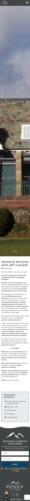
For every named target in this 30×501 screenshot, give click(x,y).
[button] (27, 3)
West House (24, 329)
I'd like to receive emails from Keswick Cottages (16, 470)
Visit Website (11, 414)
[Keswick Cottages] (4, 3)
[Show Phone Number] (5, 499)
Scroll (15, 251)
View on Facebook (12, 417)
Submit (15, 464)
